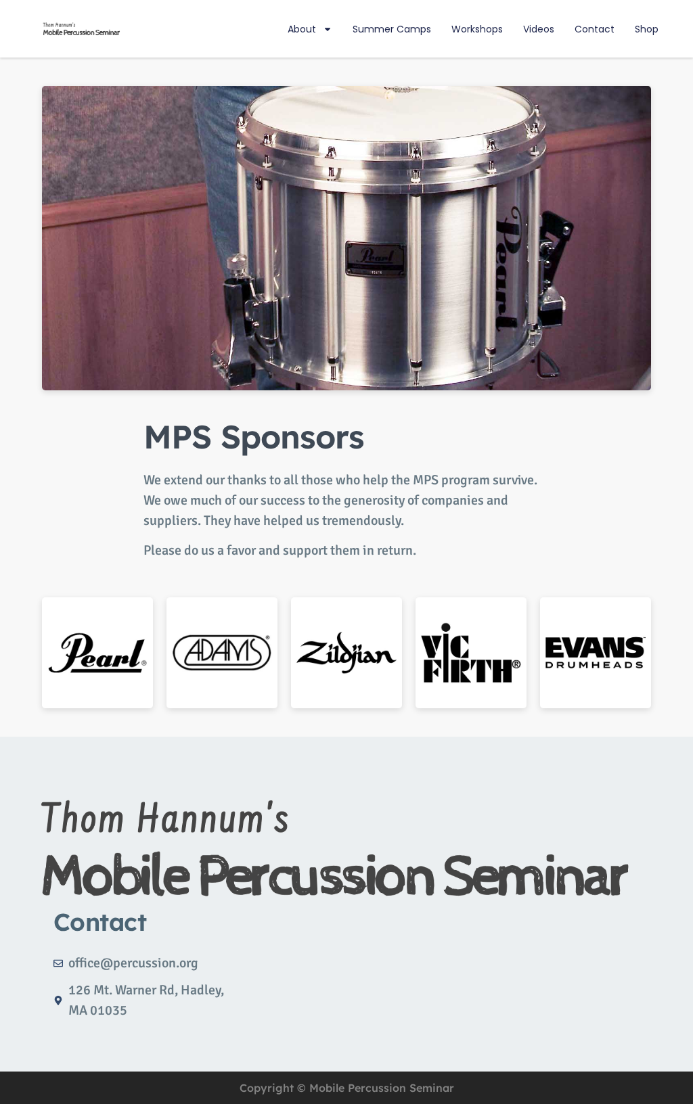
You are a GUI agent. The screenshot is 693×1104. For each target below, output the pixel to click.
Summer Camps (392, 29)
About (302, 29)
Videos (538, 29)
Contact (594, 29)
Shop (646, 29)
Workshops (477, 29)
